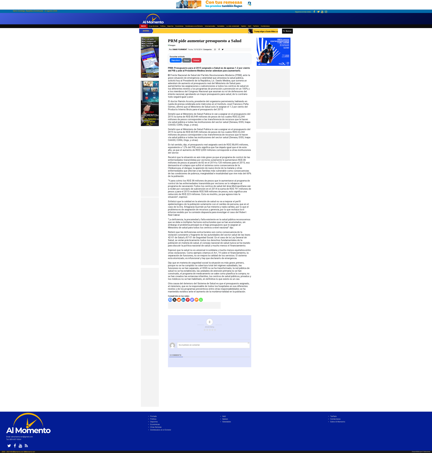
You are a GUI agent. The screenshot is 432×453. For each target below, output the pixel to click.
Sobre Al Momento (337, 422)
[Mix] (196, 300)
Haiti (224, 416)
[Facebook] (170, 300)
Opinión (243, 26)
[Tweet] (221, 49)
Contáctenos (265, 26)
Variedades (220, 26)
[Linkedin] (183, 300)
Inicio (143, 26)
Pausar (186, 60)
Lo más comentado (232, 26)
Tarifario (256, 26)
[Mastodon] (192, 300)
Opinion (225, 419)
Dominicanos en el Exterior (194, 26)
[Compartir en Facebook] (218, 49)
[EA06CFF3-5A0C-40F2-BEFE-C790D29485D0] (150, 103)
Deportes (170, 26)
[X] (175, 300)
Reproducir (176, 60)
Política (162, 26)
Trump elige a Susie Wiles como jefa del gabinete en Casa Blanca (216, 31)
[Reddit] (179, 300)
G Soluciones (426, 451)
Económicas (179, 26)
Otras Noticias (153, 26)
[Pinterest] (188, 300)
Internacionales (210, 26)
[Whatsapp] (201, 300)
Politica (153, 419)
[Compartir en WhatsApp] (214, 49)
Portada (153, 416)
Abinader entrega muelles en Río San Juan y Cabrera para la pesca (281, 31)
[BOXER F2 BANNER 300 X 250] (273, 51)
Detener (196, 60)
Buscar (289, 31)
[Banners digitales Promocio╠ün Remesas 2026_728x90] (216, 4)
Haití (249, 26)
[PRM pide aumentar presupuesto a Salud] (171, 45)
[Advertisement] (150, 163)
